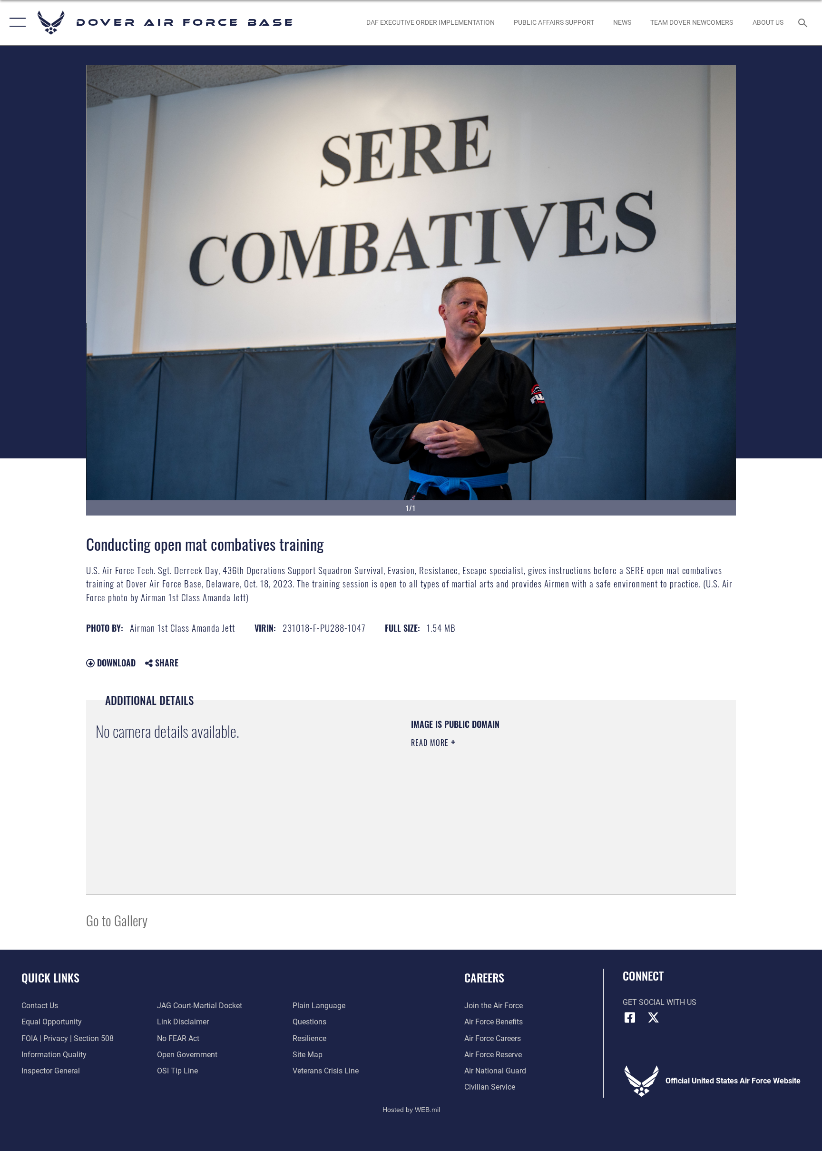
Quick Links (50, 977)
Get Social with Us (659, 1002)
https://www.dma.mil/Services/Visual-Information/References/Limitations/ (522, 803)
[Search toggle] (803, 22)
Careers (484, 977)
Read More (431, 742)
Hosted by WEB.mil (411, 1109)
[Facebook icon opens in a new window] (630, 1018)
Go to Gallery (116, 920)
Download (115, 662)
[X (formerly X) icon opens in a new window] (653, 1018)
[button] (15, 22)
